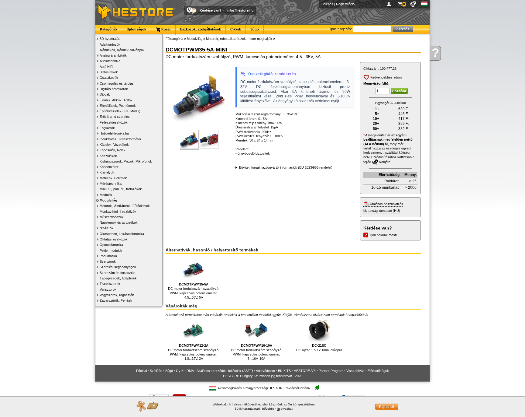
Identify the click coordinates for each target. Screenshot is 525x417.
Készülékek (108, 156)
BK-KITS (284, 371)
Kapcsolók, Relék (112, 150)
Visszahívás (355, 371)
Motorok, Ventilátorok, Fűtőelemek (125, 206)
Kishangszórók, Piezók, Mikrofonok (126, 161)
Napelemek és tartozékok (119, 222)
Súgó (254, 29)
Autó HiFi (106, 66)
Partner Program (331, 371)
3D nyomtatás (110, 38)
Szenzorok (108, 261)
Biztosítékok (109, 72)
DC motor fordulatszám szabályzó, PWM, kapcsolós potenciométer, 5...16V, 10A (256, 352)
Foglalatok (107, 128)
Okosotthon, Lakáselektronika (122, 234)
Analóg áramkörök (113, 55)
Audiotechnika (110, 61)
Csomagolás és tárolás (117, 83)
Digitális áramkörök (114, 89)
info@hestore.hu (240, 10)
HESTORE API (305, 371)
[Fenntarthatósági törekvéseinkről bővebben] (316, 388)
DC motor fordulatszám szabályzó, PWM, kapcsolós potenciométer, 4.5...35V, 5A (193, 290)
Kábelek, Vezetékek (114, 144)
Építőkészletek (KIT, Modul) (120, 111)
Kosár (165, 29)
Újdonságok (136, 29)
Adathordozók (110, 44)
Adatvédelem (265, 371)
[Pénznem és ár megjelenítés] (413, 4)
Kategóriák (108, 29)
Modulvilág (108, 200)
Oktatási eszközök (114, 239)
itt (278, 408)
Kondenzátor (109, 167)
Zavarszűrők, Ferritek (116, 300)
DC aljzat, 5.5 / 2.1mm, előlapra (319, 348)
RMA (190, 371)
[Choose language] (424, 4)
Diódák (105, 94)
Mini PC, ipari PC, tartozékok (121, 189)
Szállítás (156, 371)
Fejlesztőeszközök (114, 122)
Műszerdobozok (112, 217)
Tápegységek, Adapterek (118, 278)
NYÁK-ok (106, 228)
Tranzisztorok (110, 284)
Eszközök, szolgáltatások (200, 29)
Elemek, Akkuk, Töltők (116, 100)
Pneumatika (108, 256)
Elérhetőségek (378, 371)
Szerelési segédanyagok (118, 267)
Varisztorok (108, 289)
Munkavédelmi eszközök (118, 211)
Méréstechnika (111, 183)
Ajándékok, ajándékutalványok (122, 50)
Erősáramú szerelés (115, 116)
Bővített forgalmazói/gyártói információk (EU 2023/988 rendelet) (285, 167)
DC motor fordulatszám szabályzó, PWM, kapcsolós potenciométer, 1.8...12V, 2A (193, 352)
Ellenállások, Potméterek (118, 105)
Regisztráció (345, 4)
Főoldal (141, 371)
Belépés (327, 4)
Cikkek (235, 29)
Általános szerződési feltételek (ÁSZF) (225, 371)
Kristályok (107, 172)
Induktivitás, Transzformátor (120, 139)
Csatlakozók (109, 77)
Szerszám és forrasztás (118, 273)
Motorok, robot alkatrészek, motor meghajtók (239, 38)
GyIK (180, 371)
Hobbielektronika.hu (114, 133)
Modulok (106, 195)
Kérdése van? (210, 10)
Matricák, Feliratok (113, 178)
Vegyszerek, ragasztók (117, 295)
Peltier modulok (111, 250)
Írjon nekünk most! (383, 235)
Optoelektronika (111, 245)
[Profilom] (389, 4)
